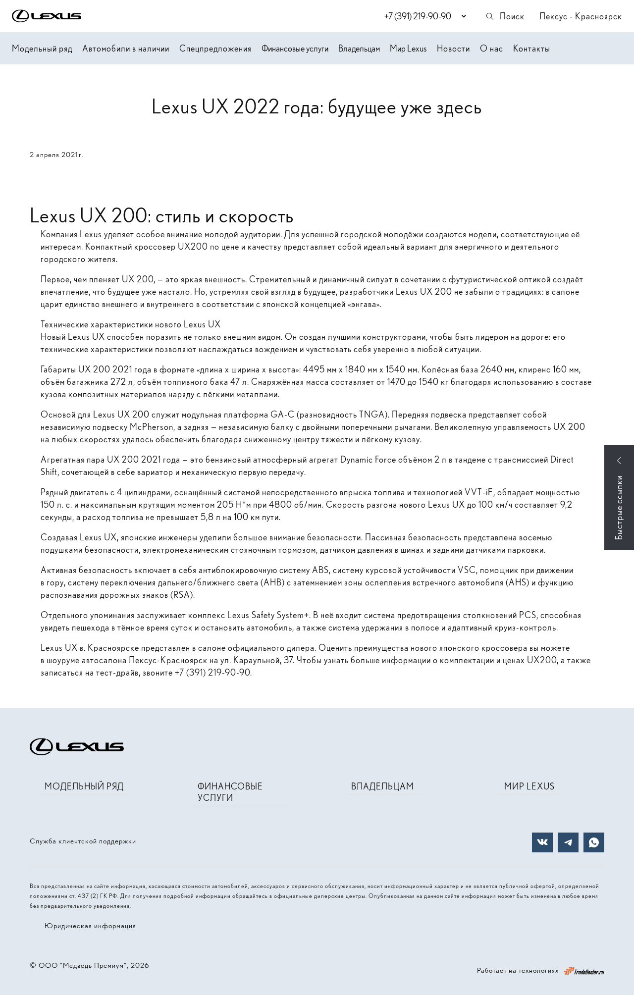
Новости (453, 48)
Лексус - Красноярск (580, 16)
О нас (491, 48)
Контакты (531, 48)
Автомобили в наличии (125, 48)
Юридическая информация (90, 925)
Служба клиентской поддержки (83, 841)
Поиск (512, 16)
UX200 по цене (208, 246)
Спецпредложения (215, 48)
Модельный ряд (42, 48)
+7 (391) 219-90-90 (212, 672)
